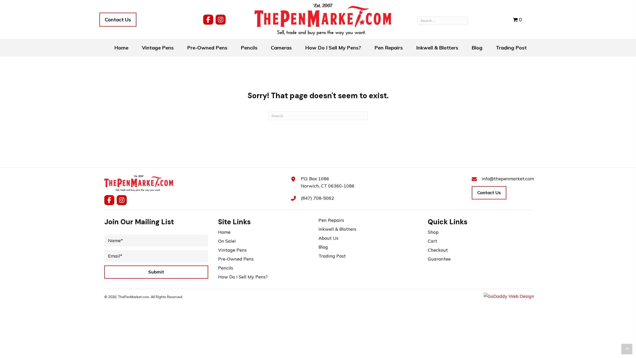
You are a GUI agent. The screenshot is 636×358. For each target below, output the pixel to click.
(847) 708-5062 (317, 198)
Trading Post (332, 256)
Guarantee (439, 259)
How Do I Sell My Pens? (243, 277)
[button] (208, 20)
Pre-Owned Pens (236, 259)
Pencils (225, 268)
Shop (433, 232)
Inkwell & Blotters (337, 229)
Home (224, 232)
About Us (328, 238)
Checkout (438, 250)
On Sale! (227, 241)
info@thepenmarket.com (508, 178)
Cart (432, 241)
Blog (323, 247)
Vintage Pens (232, 250)
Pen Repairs (331, 220)
